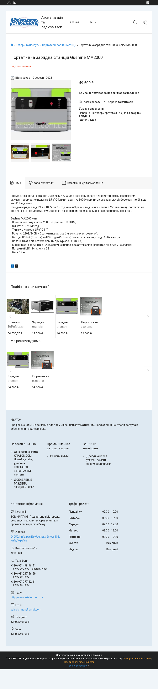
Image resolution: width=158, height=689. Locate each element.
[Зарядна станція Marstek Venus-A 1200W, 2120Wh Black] (42, 306)
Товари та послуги (27, 45)
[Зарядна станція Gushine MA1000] (67, 306)
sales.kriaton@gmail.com (26, 609)
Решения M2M (59, 456)
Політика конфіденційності (79, 662)
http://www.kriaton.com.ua (27, 597)
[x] (16, 266)
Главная (74, 22)
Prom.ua (97, 655)
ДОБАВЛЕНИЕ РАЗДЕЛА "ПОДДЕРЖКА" (24, 483)
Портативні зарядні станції (59, 45)
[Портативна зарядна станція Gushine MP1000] (91, 306)
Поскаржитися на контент (137, 658)
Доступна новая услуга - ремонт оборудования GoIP (98, 460)
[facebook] (12, 266)
